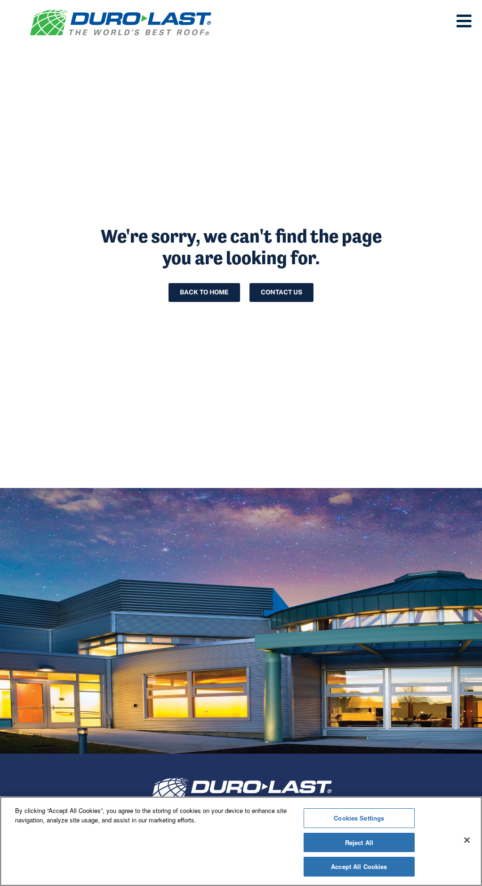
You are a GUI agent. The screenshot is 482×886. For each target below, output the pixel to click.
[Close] (467, 840)
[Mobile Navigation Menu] (464, 21)
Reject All (359, 842)
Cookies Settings (359, 817)
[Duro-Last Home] (120, 22)
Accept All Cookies (359, 866)
